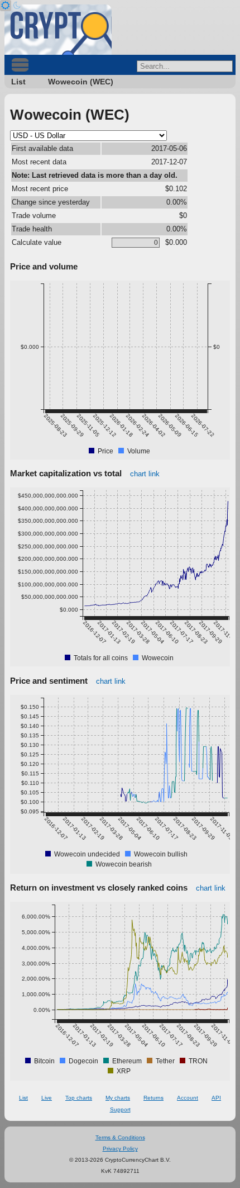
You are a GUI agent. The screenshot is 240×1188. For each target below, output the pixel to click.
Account (187, 1098)
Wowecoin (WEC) (80, 81)
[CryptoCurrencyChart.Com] (58, 29)
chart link (145, 474)
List (18, 81)
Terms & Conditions (120, 1137)
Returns (153, 1098)
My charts (117, 1098)
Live (46, 1098)
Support (120, 1109)
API (216, 1098)
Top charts (78, 1098)
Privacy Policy (120, 1149)
